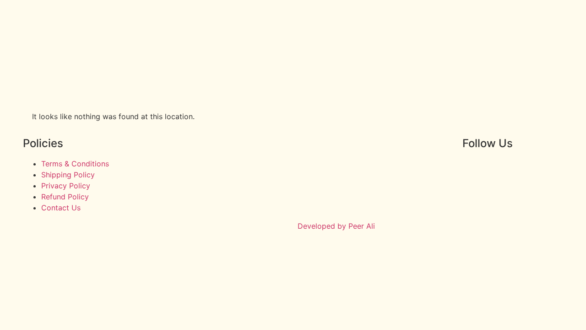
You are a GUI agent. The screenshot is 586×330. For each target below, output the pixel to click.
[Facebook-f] (473, 169)
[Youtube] (524, 169)
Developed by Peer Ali (336, 226)
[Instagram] (499, 169)
